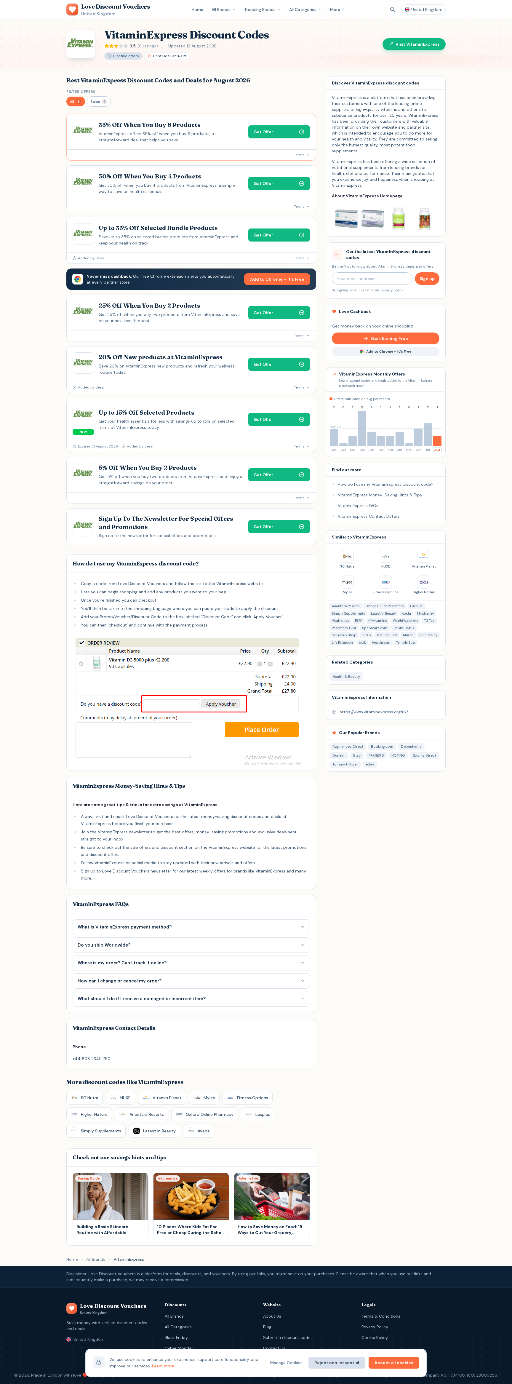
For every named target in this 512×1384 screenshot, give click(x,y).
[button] (75, 101)
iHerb (366, 635)
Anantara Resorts (346, 606)
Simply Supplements (348, 613)
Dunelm (338, 755)
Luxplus (416, 606)
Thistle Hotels (403, 628)
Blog (267, 1326)
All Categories (302, 9)
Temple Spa (405, 642)
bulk (362, 642)
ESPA (358, 621)
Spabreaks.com (374, 628)
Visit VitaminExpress (418, 44)
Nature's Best (387, 635)
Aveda (406, 613)
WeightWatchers (405, 621)
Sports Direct (424, 755)
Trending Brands (260, 9)
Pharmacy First (344, 628)
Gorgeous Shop (344, 635)
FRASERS (376, 755)
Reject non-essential (336, 1362)
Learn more (163, 1366)
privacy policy (391, 290)
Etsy (357, 755)
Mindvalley (425, 613)
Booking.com (382, 746)
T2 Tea (429, 621)
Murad (408, 635)
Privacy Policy (374, 1326)
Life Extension (342, 642)
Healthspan (381, 642)
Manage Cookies (286, 1362)
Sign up (427, 278)
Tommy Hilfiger (345, 764)
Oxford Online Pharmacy (385, 606)
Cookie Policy (374, 1337)
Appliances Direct (347, 746)
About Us (272, 1316)
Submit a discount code (287, 1337)
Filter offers (80, 91)
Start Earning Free (389, 338)
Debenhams (411, 746)
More (335, 9)
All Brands (221, 9)
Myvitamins (377, 621)
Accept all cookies (394, 1362)
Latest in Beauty (383, 613)
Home (197, 9)
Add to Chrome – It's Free (277, 279)
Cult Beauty (428, 635)
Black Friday (176, 1337)
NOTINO (398, 755)
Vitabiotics (340, 621)
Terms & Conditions (380, 1316)
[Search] (392, 9)
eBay (370, 764)
